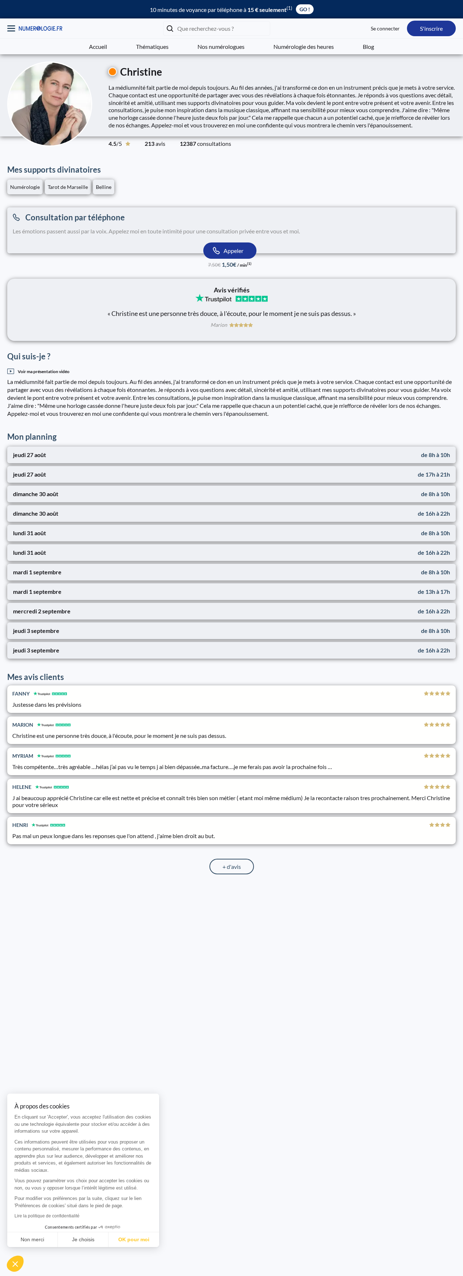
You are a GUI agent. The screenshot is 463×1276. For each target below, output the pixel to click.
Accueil (98, 46)
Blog (368, 46)
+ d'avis (231, 866)
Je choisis (83, 1239)
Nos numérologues (221, 46)
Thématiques (152, 46)
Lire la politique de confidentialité (47, 1215)
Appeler (233, 250)
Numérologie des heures (303, 46)
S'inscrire (431, 28)
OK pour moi (133, 1239)
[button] (15, 1263)
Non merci (32, 1239)
